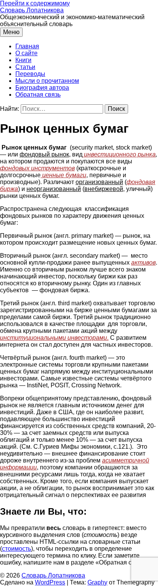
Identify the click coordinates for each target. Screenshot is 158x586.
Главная (27, 46)
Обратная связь (38, 94)
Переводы (30, 74)
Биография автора (42, 87)
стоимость (16, 548)
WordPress (50, 582)
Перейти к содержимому (35, 3)
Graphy (97, 582)
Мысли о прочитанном (47, 80)
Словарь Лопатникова (32, 10)
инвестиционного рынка (119, 154)
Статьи (25, 67)
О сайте (26, 53)
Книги (23, 60)
